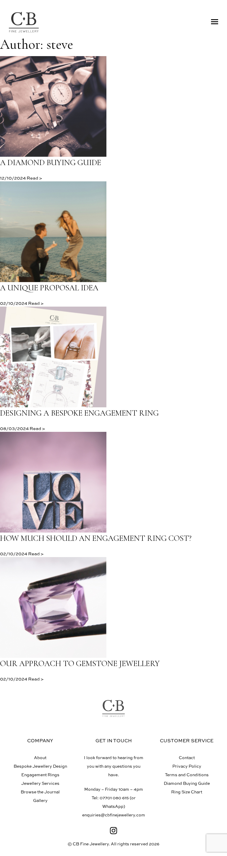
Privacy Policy (186, 766)
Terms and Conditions (187, 774)
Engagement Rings (40, 774)
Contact (187, 757)
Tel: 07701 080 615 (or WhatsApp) (114, 802)
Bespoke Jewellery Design (40, 766)
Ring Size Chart (186, 792)
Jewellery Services (40, 783)
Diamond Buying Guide (187, 783)
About (40, 757)
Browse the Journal (40, 792)
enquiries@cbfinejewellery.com (113, 815)
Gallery (40, 800)
